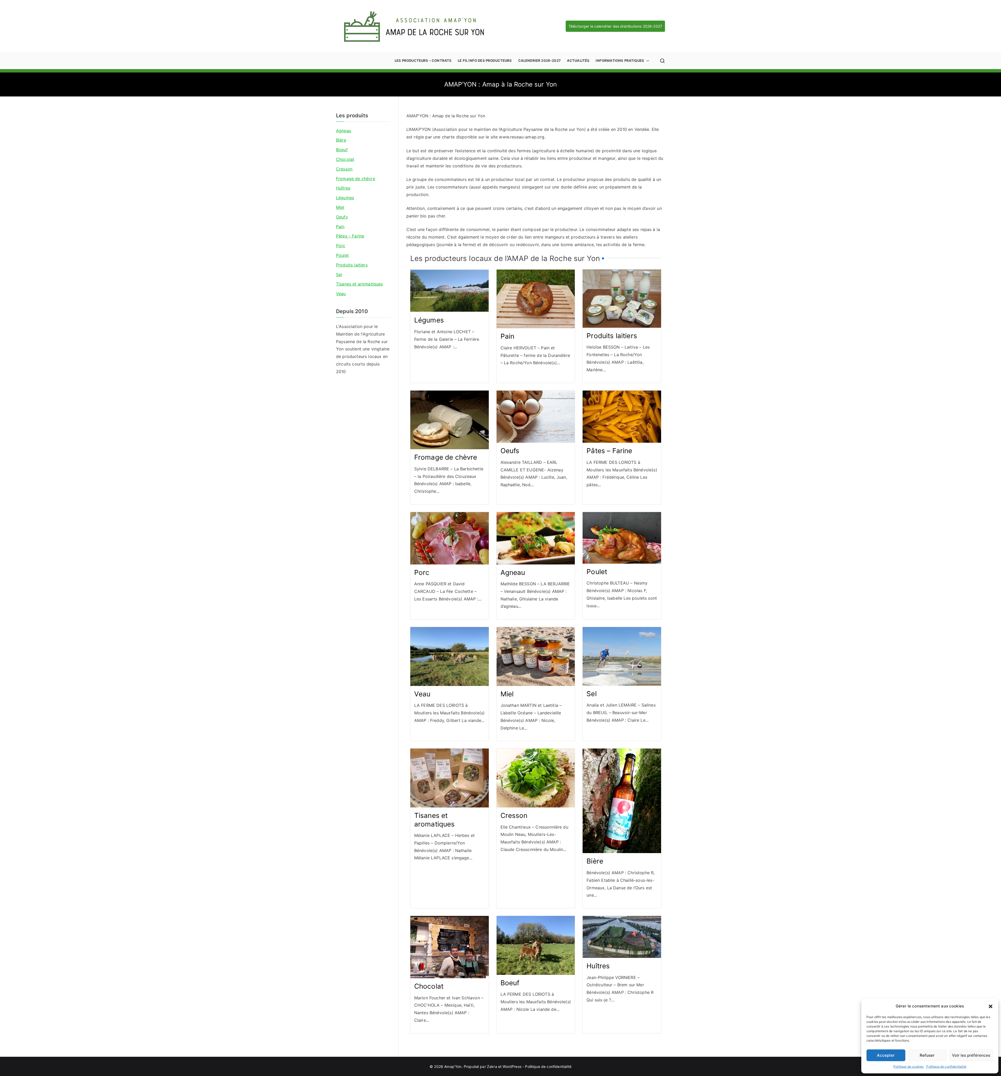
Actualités (578, 60)
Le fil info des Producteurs (485, 60)
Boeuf (510, 983)
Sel (591, 694)
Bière (595, 861)
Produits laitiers (612, 336)
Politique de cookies (908, 1066)
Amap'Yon (452, 1066)
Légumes (429, 320)
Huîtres (598, 966)
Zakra (492, 1066)
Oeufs (510, 451)
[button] (990, 1006)
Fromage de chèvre (445, 457)
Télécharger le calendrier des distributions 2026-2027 (615, 26)
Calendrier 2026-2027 (539, 60)
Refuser (927, 1055)
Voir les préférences (971, 1055)
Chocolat (428, 986)
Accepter (886, 1055)
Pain (507, 336)
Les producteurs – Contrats (423, 60)
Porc (422, 572)
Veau (422, 694)
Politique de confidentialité (946, 1066)
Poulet (597, 572)
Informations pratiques (620, 60)
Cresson (514, 815)
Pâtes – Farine (609, 451)
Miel (507, 694)
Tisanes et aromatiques (434, 819)
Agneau (512, 572)
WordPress (512, 1066)
